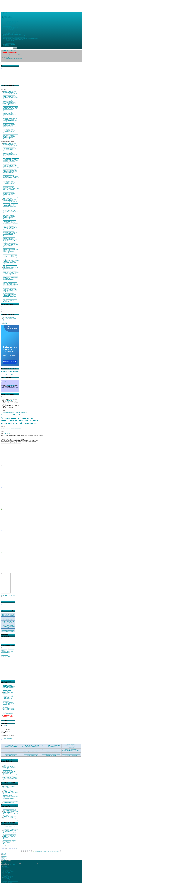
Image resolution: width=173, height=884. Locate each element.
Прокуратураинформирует (6, 868)
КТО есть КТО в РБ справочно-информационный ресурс (11, 746)
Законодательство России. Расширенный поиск (12, 28)
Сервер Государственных (48, 745)
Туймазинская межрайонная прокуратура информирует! (14, 412)
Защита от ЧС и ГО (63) (8, 791)
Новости (3, 428)
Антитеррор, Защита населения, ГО (11, 54)
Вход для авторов (8, 738)
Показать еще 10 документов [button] (7, 141)
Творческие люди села (8, 320)
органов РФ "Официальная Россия (53, 746)
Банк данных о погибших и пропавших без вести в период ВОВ (51, 750)
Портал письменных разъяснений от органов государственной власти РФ (31, 750)
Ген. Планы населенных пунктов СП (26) (8, 789)
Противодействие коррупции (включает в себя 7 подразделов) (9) (10, 778)
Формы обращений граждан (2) (10, 820)
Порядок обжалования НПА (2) (10, 813)
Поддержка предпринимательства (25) (9, 815)
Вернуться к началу (7, 882)
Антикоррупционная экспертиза (8, 693)
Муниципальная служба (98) (9, 832)
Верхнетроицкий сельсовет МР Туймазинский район (8, 615)
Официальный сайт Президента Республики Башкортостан (31, 754)
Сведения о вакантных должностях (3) (8, 842)
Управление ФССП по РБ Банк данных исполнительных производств (71, 754)
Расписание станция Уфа (12, 32)
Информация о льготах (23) (9, 809)
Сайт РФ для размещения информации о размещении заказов (51, 754)
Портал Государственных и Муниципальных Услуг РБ (11, 754)
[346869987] (3, 853)
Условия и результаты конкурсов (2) (8, 844)
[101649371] (3, 857)
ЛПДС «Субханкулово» (11, 24)
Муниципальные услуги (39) (10, 834)
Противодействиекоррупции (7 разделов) (8, 871)
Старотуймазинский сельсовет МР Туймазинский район (8, 626)
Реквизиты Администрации (12, 21)
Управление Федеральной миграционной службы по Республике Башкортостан (71, 750)
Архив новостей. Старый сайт (13, 61)
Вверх (2, 736)
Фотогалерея (6, 323)
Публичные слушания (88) (9, 771)
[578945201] (3, 862)
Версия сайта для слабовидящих (8, 595)
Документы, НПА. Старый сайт (7, 878)
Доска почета (6, 322)
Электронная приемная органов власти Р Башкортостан (11, 750)
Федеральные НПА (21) (8, 776)
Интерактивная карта (11, 30)
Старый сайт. (6, 57)
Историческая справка (11, 23)
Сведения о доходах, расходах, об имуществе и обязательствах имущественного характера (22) (10, 828)
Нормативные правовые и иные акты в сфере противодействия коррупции (9, 689)
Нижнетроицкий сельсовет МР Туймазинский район (8, 630)
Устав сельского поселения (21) (10, 774)
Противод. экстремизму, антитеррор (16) (8, 799)
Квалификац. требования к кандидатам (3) (9, 831)
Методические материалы (9, 694)
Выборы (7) (6, 787)
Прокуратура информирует (9, 50)
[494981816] (3, 854)
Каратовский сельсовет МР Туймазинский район (8, 622)
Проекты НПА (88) (7, 770)
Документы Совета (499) (9, 766)
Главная (5, 866)
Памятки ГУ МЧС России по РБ (7, 873)
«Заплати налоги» (10, 385)
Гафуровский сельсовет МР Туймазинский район (8, 618)
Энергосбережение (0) (8, 802)
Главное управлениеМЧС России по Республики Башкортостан (71, 746)
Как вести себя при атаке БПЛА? (11, 167)
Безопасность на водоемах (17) (10, 786)
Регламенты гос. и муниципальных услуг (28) (9, 839)
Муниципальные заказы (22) (9, 835)
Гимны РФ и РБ (9, 29)
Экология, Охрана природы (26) (10, 801)
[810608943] (3, 856)
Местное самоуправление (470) (10, 811)
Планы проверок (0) (8, 812)
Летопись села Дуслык (11, 22)
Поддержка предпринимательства (13, 428)
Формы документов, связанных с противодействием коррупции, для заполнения (8, 699)
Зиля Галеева (7, 433)
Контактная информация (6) (9, 810)
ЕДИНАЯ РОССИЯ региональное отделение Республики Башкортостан (31, 746)
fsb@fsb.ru (9, 400)
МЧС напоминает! (7, 56)
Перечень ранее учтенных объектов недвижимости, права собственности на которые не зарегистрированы (14, 41)
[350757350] (3, 858)
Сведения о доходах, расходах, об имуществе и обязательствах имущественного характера (9, 705)
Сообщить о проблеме (9, 361)
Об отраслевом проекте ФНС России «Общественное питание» (15, 414)
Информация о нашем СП (12, 20)
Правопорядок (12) (7, 795)
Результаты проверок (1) (8, 817)
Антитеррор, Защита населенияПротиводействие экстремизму (10, 880)
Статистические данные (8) (9, 818)
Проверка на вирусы (10, 33)
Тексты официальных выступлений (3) (8, 773)
